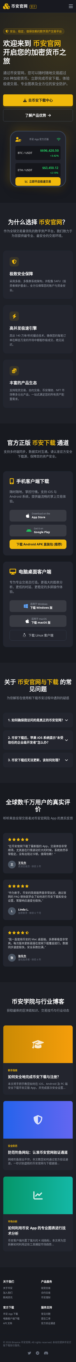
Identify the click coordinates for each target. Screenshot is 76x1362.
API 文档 (7, 1323)
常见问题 (45, 1314)
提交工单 (45, 1318)
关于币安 (7, 1288)
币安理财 (45, 1297)
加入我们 (7, 1292)
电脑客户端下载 (11, 1318)
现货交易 (45, 1288)
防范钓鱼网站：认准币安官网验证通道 (38, 1152)
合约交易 (45, 1292)
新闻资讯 (7, 1297)
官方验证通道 (48, 1323)
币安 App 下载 (10, 1314)
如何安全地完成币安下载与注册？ (34, 1076)
